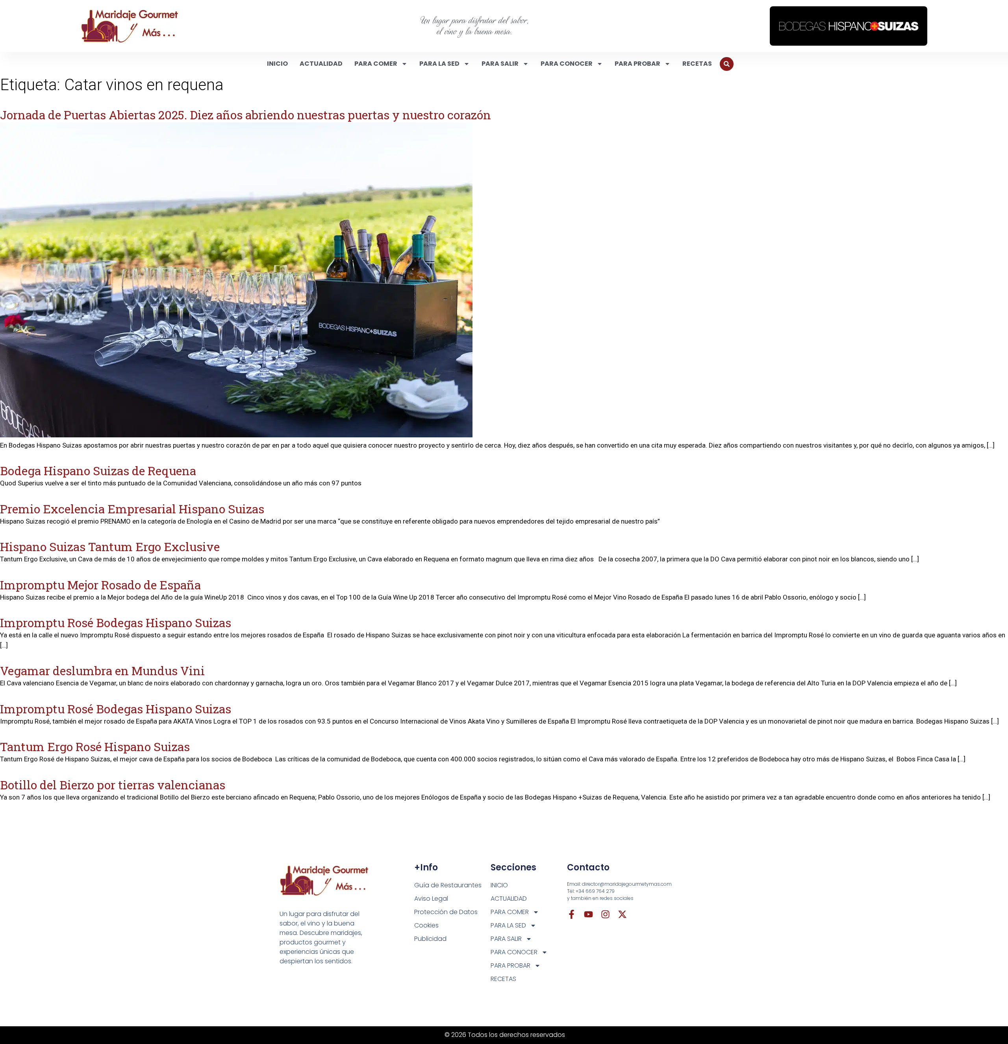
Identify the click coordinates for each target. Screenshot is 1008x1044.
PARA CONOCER (567, 63)
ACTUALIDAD (321, 63)
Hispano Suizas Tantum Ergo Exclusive (110, 546)
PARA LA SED (439, 63)
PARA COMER (375, 63)
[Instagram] (605, 914)
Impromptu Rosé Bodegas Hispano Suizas (115, 622)
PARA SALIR (500, 63)
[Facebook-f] (571, 914)
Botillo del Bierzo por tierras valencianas (112, 784)
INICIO (277, 63)
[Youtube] (588, 914)
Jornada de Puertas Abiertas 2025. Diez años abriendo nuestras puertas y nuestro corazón (245, 114)
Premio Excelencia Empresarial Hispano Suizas (132, 508)
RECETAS (697, 63)
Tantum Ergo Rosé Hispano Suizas (95, 746)
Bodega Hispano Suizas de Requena (98, 470)
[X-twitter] (622, 914)
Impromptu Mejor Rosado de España (100, 584)
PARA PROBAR (637, 63)
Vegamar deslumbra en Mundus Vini (102, 670)
